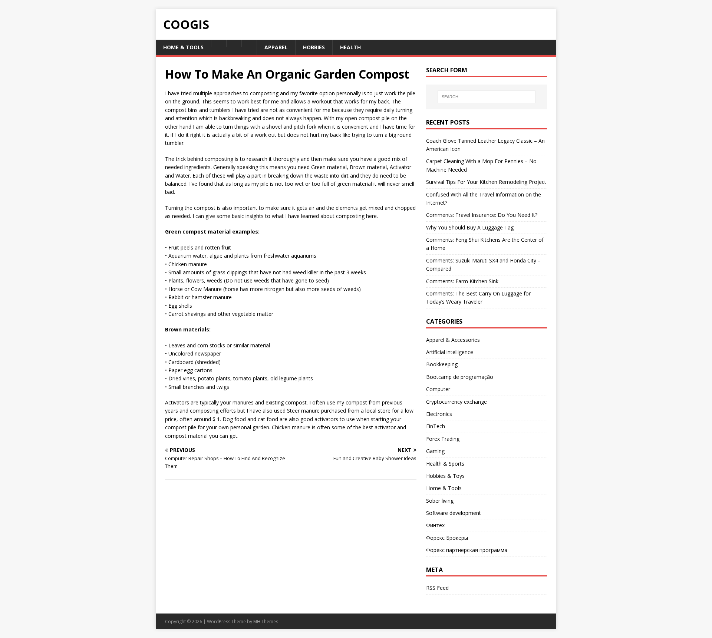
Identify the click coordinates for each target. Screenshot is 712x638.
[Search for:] (486, 96)
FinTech (435, 426)
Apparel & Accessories (453, 339)
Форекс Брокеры (447, 537)
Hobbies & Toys (445, 475)
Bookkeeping (442, 364)
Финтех (435, 525)
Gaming (435, 450)
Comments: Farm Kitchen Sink (462, 281)
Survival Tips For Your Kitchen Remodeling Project (486, 181)
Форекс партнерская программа (466, 549)
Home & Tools (444, 488)
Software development (453, 512)
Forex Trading (442, 438)
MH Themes (265, 621)
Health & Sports (445, 463)
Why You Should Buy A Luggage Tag (470, 227)
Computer (438, 389)
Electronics (439, 413)
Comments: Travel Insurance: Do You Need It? (481, 214)
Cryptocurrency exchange (456, 401)
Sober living (440, 500)
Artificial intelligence (449, 352)
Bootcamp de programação (459, 376)
